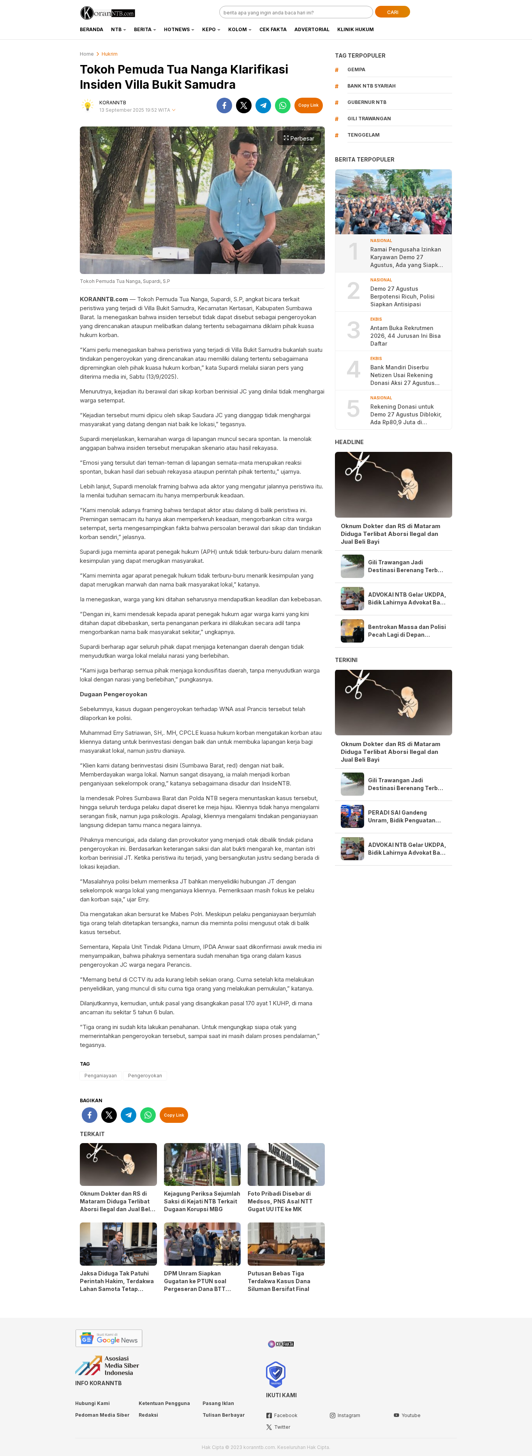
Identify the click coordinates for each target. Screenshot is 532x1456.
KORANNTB (112, 102)
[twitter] (244, 105)
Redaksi (148, 1415)
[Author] (87, 105)
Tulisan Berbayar (224, 1415)
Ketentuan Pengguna (164, 1403)
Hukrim (110, 54)
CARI (392, 12)
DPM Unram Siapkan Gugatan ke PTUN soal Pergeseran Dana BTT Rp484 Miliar (195, 1285)
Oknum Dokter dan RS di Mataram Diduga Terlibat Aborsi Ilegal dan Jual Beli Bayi (115, 1205)
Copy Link (308, 105)
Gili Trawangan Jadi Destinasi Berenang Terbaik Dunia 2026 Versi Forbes (407, 566)
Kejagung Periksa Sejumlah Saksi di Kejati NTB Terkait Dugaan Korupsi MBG (202, 1201)
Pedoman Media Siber (102, 1415)
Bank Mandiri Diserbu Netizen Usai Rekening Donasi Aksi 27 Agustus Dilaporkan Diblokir (402, 375)
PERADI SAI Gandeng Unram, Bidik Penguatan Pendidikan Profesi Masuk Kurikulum (404, 816)
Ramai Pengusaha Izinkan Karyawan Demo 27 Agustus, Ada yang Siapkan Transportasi (407, 257)
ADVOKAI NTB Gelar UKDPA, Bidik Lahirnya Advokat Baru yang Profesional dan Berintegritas (407, 598)
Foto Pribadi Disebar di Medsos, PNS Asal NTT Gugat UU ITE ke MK (280, 1201)
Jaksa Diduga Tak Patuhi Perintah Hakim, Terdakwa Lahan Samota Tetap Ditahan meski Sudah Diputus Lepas (117, 1289)
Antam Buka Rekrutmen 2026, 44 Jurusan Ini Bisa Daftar (405, 336)
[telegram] (263, 105)
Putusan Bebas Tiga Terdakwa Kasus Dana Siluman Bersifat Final (279, 1281)
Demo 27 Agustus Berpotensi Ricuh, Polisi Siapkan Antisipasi (402, 296)
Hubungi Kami (92, 1403)
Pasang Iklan (218, 1403)
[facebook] (224, 105)
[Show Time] (173, 110)
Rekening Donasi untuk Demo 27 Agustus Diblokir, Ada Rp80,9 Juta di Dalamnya (406, 414)
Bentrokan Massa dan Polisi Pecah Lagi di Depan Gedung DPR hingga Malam (407, 631)
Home (87, 54)
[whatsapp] (283, 105)
